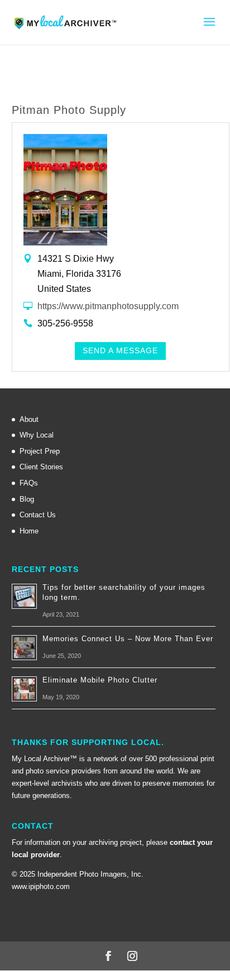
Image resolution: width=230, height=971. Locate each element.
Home (29, 531)
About (29, 419)
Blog (27, 499)
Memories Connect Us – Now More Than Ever (127, 638)
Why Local (37, 435)
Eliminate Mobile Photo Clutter (99, 680)
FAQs (29, 483)
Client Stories (41, 467)
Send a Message (120, 350)
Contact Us (38, 515)
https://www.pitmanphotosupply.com (108, 306)
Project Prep (40, 451)
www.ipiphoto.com (41, 886)
